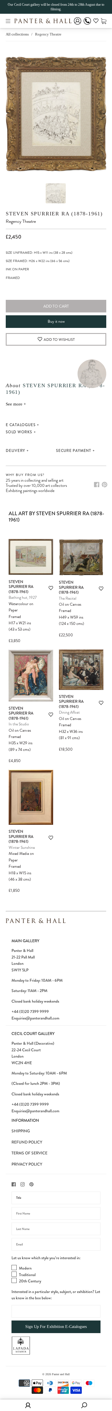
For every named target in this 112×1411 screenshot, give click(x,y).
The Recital (67, 598)
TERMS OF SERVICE (29, 1153)
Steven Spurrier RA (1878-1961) (54, 214)
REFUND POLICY (26, 1142)
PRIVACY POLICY (26, 1164)
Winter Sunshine (22, 848)
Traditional (27, 1275)
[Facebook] (97, 484)
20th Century (30, 1281)
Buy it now (56, 321)
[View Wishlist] (96, 21)
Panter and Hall (61, 1374)
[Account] (77, 24)
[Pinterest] (105, 484)
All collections (17, 34)
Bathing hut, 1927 (23, 598)
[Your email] (56, 1244)
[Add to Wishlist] (51, 588)
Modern (25, 1268)
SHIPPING (20, 1131)
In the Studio (19, 724)
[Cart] (103, 21)
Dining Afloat (69, 712)
